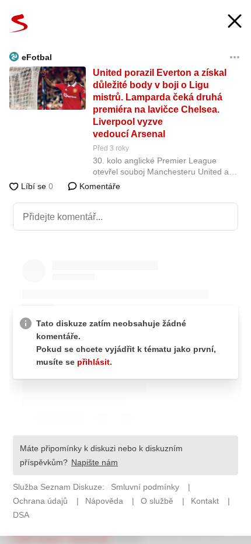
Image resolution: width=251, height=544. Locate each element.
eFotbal (37, 57)
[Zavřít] (235, 22)
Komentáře (98, 186)
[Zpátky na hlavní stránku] (18, 23)
